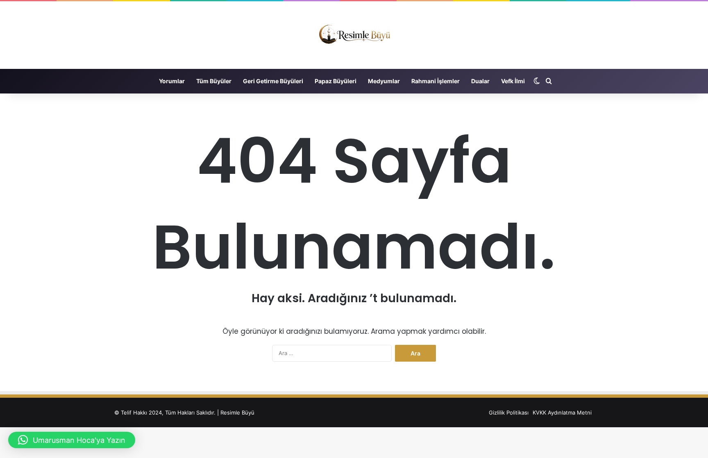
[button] (71, 440)
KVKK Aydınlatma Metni (562, 412)
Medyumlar (384, 80)
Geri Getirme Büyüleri (273, 80)
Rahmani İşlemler (435, 80)
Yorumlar (172, 80)
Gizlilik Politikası (509, 412)
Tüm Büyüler (213, 80)
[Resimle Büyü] (354, 35)
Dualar (480, 80)
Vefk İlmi (513, 80)
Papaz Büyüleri (335, 80)
